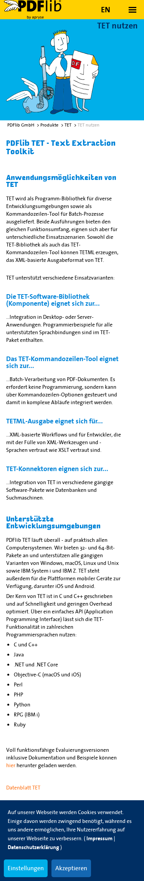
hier (10, 765)
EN (105, 9)
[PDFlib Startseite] (38, 9)
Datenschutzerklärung (33, 847)
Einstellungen (26, 868)
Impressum (99, 838)
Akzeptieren (71, 868)
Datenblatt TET (23, 787)
